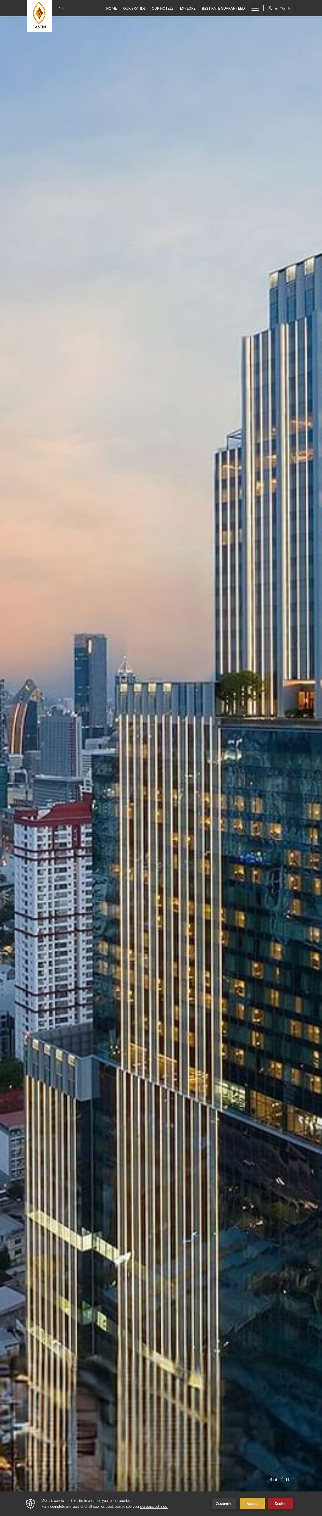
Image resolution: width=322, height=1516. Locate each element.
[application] (161, 1503)
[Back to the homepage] (39, 16)
